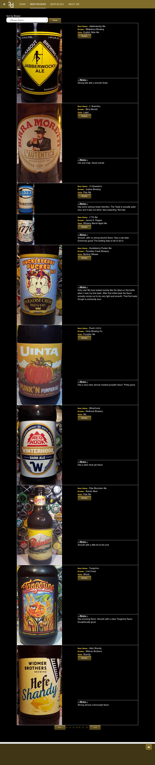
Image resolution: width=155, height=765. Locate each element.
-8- (79, 727)
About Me (73, 4)
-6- (73, 727)
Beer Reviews (38, 4)
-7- (77, 727)
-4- (67, 727)
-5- (70, 727)
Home (22, 4)
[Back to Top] (149, 747)
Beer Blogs (57, 4)
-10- (87, 727)
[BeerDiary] (10, 4)
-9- (83, 727)
